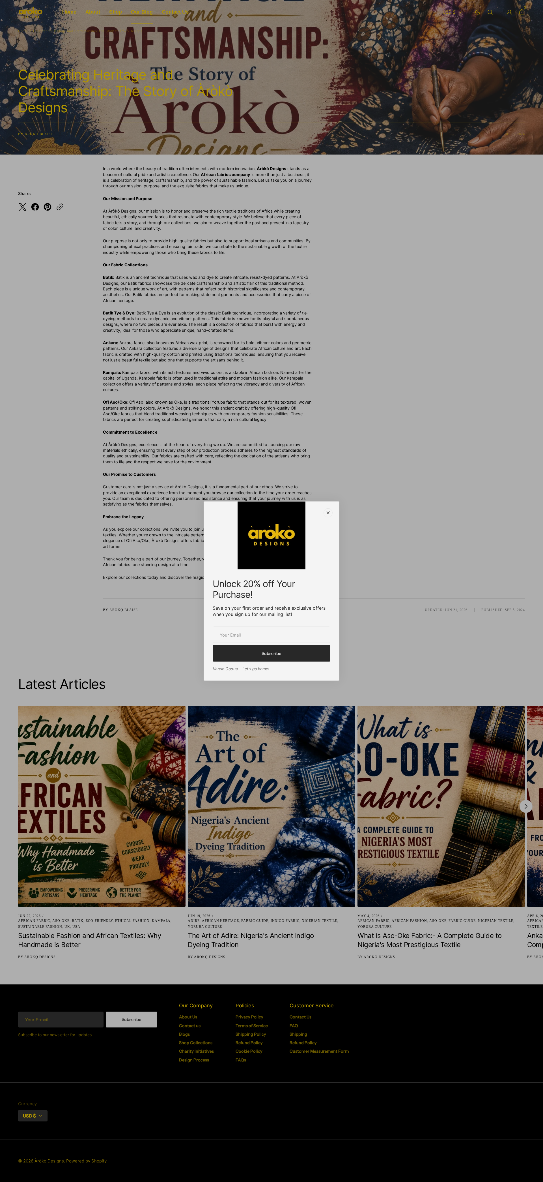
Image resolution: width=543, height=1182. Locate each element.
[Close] (328, 512)
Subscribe (271, 653)
